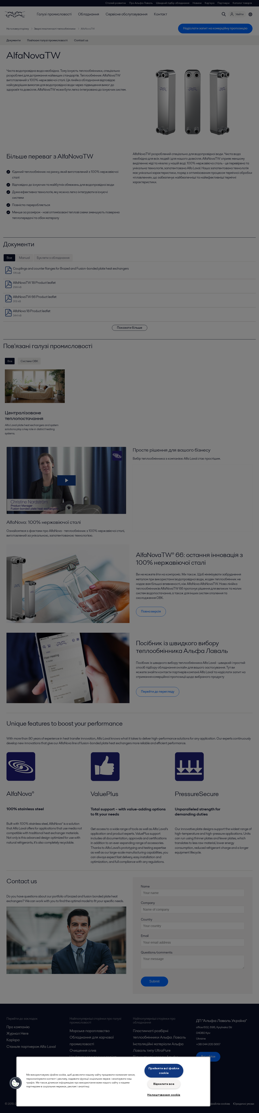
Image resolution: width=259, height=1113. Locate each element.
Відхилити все (163, 1084)
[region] (113, 1082)
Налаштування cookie (163, 1095)
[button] (15, 1083)
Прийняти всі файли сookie (164, 1070)
